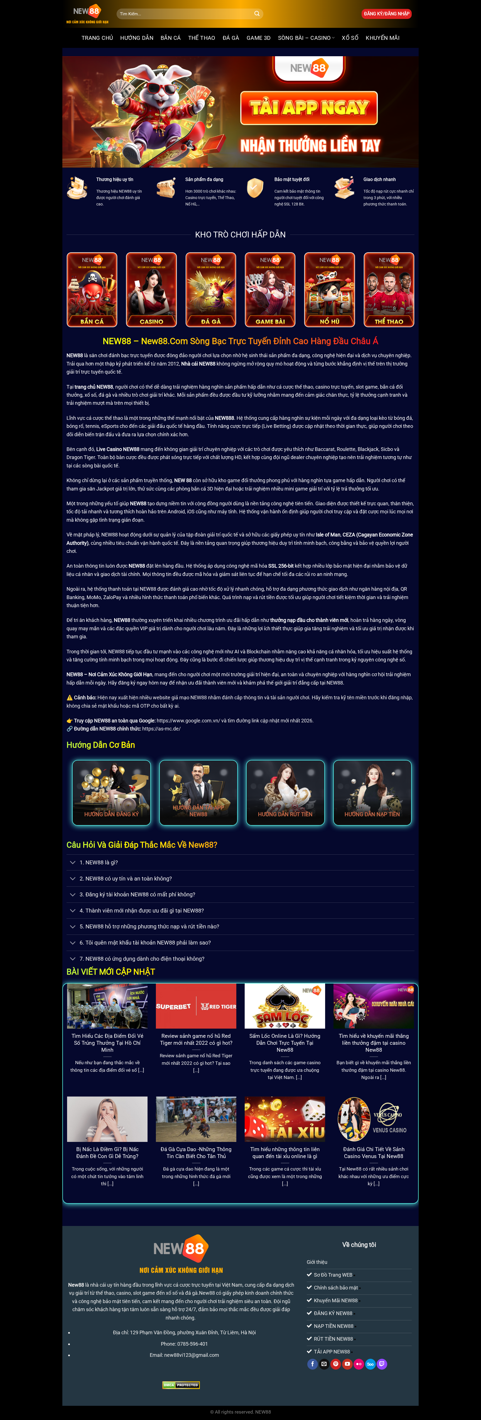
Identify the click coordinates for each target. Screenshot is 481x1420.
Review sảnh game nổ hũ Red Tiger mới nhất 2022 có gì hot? (196, 1039)
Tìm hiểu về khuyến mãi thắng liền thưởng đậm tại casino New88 (374, 1043)
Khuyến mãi (382, 38)
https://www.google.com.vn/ (188, 721)
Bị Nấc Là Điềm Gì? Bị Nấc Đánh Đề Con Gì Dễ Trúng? (107, 1152)
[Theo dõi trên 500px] (370, 1364)
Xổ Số (350, 38)
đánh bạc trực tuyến (131, 355)
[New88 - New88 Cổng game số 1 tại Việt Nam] (87, 14)
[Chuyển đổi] (73, 863)
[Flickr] (359, 1364)
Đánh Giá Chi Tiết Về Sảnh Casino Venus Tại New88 (373, 1152)
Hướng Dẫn (136, 38)
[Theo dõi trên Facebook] (312, 1364)
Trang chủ (97, 38)
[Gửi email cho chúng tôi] (324, 1364)
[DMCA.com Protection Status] (181, 1384)
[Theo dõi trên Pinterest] (335, 1364)
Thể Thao (201, 38)
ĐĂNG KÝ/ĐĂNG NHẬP (386, 13)
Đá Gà (231, 38)
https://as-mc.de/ (161, 729)
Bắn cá (171, 38)
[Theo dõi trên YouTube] (347, 1364)
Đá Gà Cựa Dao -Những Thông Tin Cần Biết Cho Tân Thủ (196, 1152)
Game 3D (259, 38)
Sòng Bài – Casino (304, 38)
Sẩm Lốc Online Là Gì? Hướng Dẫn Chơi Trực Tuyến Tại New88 (284, 1043)
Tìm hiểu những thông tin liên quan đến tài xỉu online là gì (285, 1152)
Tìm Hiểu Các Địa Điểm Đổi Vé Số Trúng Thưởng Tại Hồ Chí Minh (107, 1043)
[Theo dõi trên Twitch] (382, 1364)
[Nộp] (257, 14)
